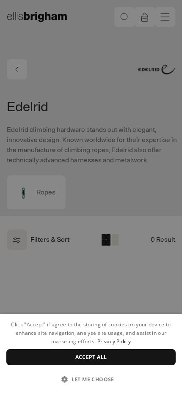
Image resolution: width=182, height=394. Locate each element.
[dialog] (91, 354)
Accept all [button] (91, 357)
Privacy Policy (114, 341)
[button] (91, 379)
